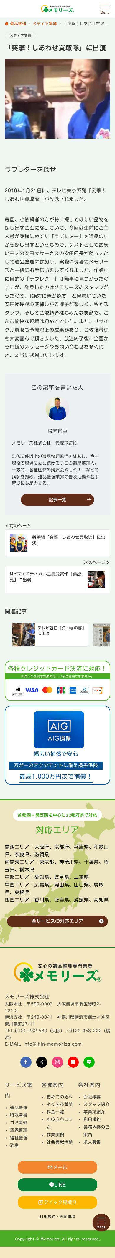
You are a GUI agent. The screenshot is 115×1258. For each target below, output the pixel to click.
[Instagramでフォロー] (57, 1062)
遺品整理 (18, 1107)
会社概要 (92, 1097)
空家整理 (18, 1130)
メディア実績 (20, 35)
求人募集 (92, 1142)
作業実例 (55, 1134)
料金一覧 (55, 1112)
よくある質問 (60, 1104)
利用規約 (92, 1119)
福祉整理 (18, 1137)
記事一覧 (57, 499)
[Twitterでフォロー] (41, 1062)
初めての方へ (60, 1097)
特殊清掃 (18, 1115)
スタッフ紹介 (96, 1104)
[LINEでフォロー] (89, 1062)
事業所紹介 (94, 1112)
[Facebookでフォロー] (26, 1062)
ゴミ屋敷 (18, 1122)
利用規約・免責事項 (57, 1216)
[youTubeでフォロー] (73, 1062)
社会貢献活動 (60, 1142)
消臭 (14, 1145)
